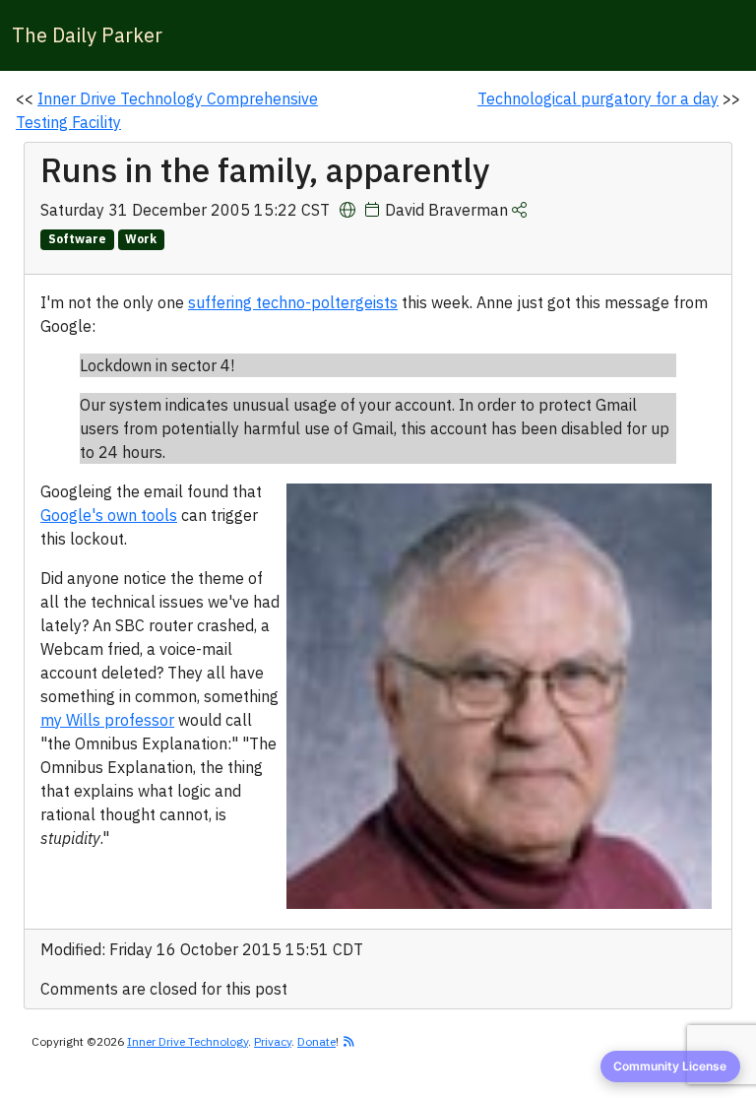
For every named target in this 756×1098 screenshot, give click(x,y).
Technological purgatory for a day (598, 98)
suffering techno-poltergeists (293, 302)
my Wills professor (107, 720)
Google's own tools (108, 515)
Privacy (272, 1041)
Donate (316, 1041)
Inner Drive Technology (187, 1041)
